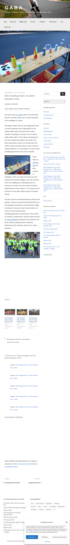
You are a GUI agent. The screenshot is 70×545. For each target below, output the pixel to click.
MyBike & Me (23, 21)
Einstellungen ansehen (59, 537)
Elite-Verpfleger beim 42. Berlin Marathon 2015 (53, 179)
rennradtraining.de (49, 115)
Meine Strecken (48, 200)
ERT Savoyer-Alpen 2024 (50, 229)
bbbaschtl (46, 128)
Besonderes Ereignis (14, 339)
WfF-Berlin (46, 112)
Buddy (45, 164)
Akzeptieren (32, 537)
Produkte (42, 21)
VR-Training (52, 21)
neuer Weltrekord (13, 219)
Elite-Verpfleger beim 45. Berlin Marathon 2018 (33, 319)
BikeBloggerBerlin (48, 131)
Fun (62, 21)
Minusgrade (61, 506)
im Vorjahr (19, 115)
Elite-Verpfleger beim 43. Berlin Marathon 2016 (9, 319)
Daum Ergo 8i (40, 503)
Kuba (39, 506)
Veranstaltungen (13, 342)
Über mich (13, 21)
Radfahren (26, 339)
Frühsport (56, 503)
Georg (23, 92)
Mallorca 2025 (47, 220)
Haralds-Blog (47, 140)
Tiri (54, 509)
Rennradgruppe (48, 118)
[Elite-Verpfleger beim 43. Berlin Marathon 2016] (10, 312)
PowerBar (33, 509)
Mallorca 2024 (47, 240)
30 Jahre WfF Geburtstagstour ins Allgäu (15, 507)
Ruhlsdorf (48, 509)
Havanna (33, 506)
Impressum (47, 541)
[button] (66, 522)
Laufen (45, 506)
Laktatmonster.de (48, 144)
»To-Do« (32, 21)
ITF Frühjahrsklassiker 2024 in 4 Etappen (15, 522)
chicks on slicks (48, 134)
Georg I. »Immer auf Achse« (51, 137)
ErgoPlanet (49, 503)
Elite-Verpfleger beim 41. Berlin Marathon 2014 (21, 319)
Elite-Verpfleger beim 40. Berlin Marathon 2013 (53, 171)
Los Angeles (52, 506)
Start (5, 21)
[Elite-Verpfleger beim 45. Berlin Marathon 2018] (34, 312)
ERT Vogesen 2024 (49, 232)
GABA (14, 7)
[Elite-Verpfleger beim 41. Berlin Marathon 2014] (22, 312)
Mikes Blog (46, 147)
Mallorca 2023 (47, 243)
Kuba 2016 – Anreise (54, 164)
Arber (32, 503)
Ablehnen (45, 537)
